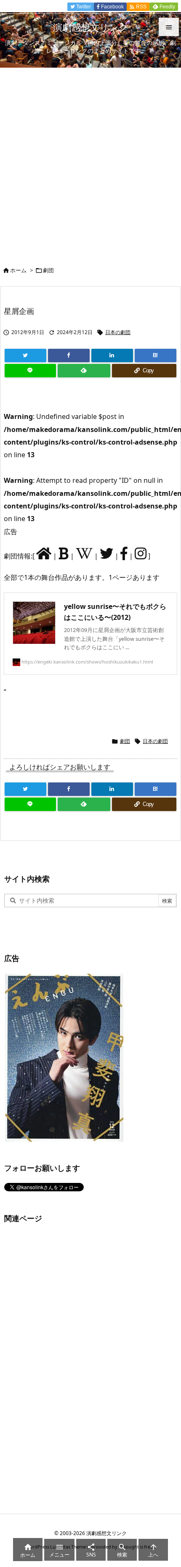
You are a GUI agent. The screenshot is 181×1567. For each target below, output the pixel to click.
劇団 (48, 270)
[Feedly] (84, 370)
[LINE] (30, 370)
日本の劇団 (117, 332)
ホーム (18, 270)
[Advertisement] (90, 162)
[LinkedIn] (112, 355)
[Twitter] (25, 355)
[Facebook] (69, 355)
